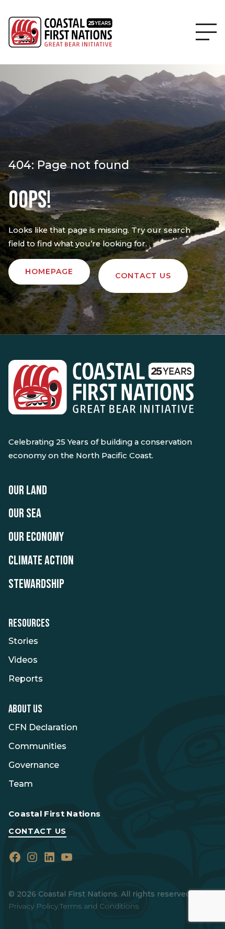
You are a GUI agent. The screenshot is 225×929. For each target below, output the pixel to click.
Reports (25, 679)
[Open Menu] (206, 31)
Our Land (27, 490)
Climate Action (41, 560)
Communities (37, 746)
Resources (29, 623)
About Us (25, 709)
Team (20, 784)
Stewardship (36, 584)
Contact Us (37, 831)
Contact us (143, 275)
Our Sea (24, 513)
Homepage (49, 271)
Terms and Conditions (99, 906)
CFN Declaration (42, 727)
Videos (23, 660)
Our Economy (36, 537)
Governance (33, 765)
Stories (23, 641)
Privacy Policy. (34, 906)
